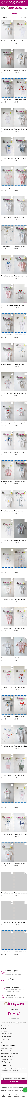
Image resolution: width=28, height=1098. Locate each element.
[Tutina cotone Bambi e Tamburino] (7, 646)
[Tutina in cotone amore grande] (20, 910)
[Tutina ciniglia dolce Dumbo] (7, 940)
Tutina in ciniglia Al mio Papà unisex (7, 599)
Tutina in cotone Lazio (20, 570)
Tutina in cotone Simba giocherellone (7, 570)
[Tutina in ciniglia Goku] (20, 117)
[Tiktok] (18, 1013)
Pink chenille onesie (20, 658)
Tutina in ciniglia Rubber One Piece (7, 276)
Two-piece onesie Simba (7, 247)
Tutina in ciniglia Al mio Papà (20, 247)
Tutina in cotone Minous (20, 188)
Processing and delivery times (10, 1054)
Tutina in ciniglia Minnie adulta (20, 864)
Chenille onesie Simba (20, 70)
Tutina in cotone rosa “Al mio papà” (20, 276)
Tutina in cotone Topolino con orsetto (20, 599)
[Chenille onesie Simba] (20, 58)
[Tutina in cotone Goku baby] (20, 499)
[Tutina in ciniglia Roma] (20, 675)
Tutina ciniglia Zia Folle (20, 423)
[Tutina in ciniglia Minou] (7, 176)
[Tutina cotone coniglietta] (7, 205)
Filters (5, 17)
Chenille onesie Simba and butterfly (7, 41)
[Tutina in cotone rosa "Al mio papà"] (20, 264)
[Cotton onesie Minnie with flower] (7, 381)
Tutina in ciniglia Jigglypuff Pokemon (20, 805)
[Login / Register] (26, 8)
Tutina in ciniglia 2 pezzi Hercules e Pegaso (7, 746)
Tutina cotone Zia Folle (20, 746)
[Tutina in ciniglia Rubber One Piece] (7, 264)
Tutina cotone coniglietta (7, 217)
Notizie (3, 1042)
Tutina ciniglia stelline (7, 540)
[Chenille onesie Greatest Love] (20, 293)
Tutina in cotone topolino (7, 452)
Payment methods (6, 1059)
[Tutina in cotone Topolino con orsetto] (20, 587)
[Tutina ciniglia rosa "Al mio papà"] (7, 58)
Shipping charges (6, 1062)
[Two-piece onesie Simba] (7, 235)
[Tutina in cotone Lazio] (20, 558)
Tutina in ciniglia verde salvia (20, 775)
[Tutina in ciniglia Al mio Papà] (20, 235)
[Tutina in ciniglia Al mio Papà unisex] (7, 587)
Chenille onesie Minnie (20, 540)
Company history (6, 1036)
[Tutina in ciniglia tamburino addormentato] (20, 616)
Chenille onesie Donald (20, 452)
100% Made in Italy (7, 1034)
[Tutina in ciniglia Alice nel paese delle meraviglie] (7, 675)
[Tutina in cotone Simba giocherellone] (7, 558)
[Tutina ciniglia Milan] (20, 88)
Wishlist (24, 1096)
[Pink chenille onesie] (20, 646)
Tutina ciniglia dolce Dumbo (7, 952)
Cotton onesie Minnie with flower (7, 393)
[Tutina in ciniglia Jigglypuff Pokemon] (20, 793)
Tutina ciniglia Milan (20, 100)
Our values (4, 1031)
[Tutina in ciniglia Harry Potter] (7, 411)
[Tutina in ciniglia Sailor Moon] (20, 705)
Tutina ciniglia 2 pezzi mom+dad (7, 922)
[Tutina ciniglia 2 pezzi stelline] (7, 793)
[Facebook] (9, 1013)
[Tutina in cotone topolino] (7, 440)
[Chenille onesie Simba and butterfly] (7, 29)
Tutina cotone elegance (7, 775)
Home (3, 1096)
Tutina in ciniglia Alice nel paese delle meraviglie (7, 687)
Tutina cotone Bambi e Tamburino (7, 658)
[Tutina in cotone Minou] (7, 616)
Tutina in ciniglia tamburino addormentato (20, 629)
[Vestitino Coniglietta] (7, 470)
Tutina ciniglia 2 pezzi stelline (7, 805)
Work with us (5, 1039)
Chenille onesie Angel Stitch (7, 364)
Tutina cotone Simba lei (7, 335)
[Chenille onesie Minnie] (20, 528)
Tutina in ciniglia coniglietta (7, 129)
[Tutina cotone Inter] (7, 146)
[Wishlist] (12, 21)
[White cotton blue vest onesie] (20, 822)
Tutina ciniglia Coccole (7, 834)
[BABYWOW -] (14, 8)
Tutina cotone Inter (7, 158)
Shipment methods (7, 1056)
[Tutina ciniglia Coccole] (7, 822)
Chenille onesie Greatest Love (20, 305)
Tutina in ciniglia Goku (20, 129)
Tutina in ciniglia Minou (7, 188)
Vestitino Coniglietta (7, 482)
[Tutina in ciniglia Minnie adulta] (20, 851)
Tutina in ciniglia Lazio (20, 482)
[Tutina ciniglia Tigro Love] (7, 851)
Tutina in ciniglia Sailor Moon (20, 717)
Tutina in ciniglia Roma (20, 687)
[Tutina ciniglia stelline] (7, 528)
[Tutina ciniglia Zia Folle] (20, 411)
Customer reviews (6, 1048)
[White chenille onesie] (20, 29)
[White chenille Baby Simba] (20, 352)
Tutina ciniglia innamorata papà (20, 893)
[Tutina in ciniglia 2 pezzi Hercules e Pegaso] (7, 734)
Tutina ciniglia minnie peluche (20, 335)
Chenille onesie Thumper (20, 217)
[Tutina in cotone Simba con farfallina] (7, 88)
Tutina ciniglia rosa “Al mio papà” (7, 70)
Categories (16, 1096)
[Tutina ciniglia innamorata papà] (20, 881)
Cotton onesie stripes (20, 393)
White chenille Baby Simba (20, 364)
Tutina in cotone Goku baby (20, 511)
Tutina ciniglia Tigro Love (7, 864)
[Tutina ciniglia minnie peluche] (20, 323)
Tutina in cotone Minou (7, 629)
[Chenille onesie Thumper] (20, 205)
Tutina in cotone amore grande (20, 922)
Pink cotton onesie (7, 305)
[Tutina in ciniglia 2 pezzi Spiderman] (7, 881)
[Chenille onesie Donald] (20, 440)
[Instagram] (14, 1013)
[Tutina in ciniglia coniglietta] (7, 117)
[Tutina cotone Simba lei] (7, 323)
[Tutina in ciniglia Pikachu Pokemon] (7, 499)
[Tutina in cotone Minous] (20, 176)
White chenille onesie (20, 41)
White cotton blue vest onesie (20, 834)
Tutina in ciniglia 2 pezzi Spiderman (7, 893)
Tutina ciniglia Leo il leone (20, 952)
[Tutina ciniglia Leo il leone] (20, 940)
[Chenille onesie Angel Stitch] (7, 352)
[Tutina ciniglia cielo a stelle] (20, 146)
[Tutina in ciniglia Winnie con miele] (7, 705)
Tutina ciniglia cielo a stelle (20, 158)
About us (3, 1028)
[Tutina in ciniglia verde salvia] (20, 763)
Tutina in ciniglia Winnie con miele (7, 717)
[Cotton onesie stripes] (20, 381)
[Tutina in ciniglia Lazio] (20, 470)
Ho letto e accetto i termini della (13, 1078)
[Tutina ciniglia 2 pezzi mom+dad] (7, 910)
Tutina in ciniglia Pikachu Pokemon (7, 511)
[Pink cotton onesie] (7, 293)
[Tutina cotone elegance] (7, 763)
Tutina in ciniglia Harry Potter (7, 423)
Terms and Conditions (7, 1051)
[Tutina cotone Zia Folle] (20, 734)
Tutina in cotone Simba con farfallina (7, 100)
